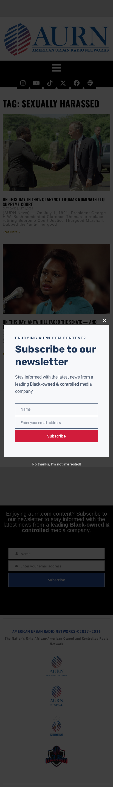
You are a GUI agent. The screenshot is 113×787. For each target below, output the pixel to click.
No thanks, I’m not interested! (56, 464)
